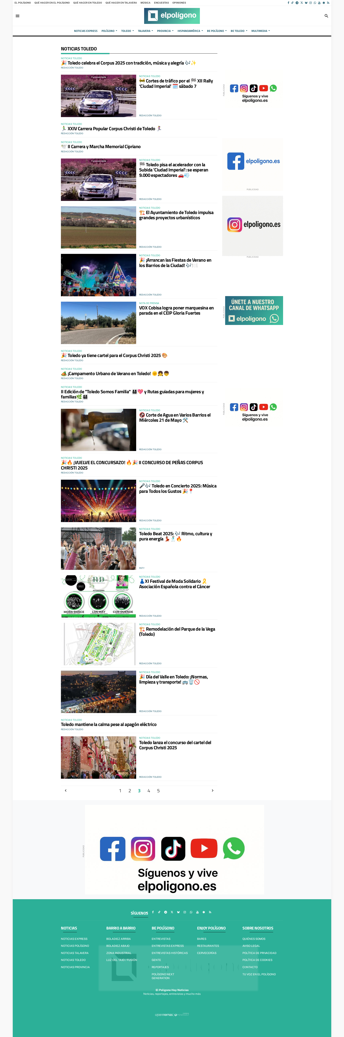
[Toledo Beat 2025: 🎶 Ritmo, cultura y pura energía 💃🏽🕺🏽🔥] (98, 548)
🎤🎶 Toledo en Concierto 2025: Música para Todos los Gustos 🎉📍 (177, 488)
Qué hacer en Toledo (87, 2)
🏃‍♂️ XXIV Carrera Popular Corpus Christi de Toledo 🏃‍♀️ (111, 128)
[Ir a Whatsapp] (315, 2)
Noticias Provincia (75, 967)
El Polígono (23, 2)
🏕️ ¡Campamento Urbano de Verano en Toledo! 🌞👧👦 (115, 373)
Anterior (65, 790)
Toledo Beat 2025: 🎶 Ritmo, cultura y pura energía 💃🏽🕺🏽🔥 (175, 536)
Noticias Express (74, 938)
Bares (201, 938)
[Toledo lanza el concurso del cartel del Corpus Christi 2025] (98, 757)
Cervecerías (206, 953)
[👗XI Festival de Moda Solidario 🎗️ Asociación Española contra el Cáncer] (98, 596)
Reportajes (160, 967)
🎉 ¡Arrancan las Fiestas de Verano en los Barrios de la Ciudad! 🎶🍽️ (175, 262)
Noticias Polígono (75, 945)
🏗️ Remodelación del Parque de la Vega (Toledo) (177, 631)
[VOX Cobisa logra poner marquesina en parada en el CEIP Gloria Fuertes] (98, 323)
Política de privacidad (259, 953)
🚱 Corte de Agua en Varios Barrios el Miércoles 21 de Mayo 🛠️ (174, 417)
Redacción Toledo (72, 68)
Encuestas (161, 2)
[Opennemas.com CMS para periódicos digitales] (172, 1014)
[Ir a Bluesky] (306, 2)
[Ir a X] (301, 2)
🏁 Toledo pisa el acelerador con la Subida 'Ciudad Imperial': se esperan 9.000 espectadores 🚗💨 (173, 170)
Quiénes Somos (253, 938)
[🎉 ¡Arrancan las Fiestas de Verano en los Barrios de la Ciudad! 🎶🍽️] (98, 275)
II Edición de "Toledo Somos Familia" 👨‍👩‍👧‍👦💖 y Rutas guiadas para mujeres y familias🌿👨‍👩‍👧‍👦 (132, 394)
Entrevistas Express (168, 945)
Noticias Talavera (75, 953)
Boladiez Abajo (117, 945)
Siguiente (212, 790)
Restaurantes (208, 945)
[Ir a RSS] (328, 2)
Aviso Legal (251, 945)
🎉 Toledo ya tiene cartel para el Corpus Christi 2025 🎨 (114, 355)
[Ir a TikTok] (292, 2)
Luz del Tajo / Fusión (121, 960)
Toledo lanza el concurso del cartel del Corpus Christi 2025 (175, 745)
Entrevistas (161, 938)
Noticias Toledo (73, 960)
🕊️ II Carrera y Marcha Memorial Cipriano (101, 146)
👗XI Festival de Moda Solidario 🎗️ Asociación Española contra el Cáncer (174, 583)
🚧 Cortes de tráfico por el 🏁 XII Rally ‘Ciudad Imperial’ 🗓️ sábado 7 (176, 83)
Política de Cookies (257, 960)
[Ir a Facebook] (288, 2)
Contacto (250, 967)
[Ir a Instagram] (310, 2)
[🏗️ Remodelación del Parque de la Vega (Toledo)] (98, 644)
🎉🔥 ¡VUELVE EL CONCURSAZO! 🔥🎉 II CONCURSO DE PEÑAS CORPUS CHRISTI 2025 (132, 465)
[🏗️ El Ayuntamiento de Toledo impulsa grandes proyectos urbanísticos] (98, 227)
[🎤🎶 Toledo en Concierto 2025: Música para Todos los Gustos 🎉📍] (98, 501)
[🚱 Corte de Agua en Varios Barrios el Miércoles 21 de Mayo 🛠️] (98, 430)
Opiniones (179, 2)
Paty (142, 568)
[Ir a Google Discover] (323, 2)
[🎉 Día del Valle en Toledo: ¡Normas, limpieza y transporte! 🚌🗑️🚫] (98, 692)
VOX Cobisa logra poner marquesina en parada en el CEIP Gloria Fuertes (176, 310)
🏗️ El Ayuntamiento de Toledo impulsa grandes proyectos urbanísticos (176, 215)
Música (145, 2)
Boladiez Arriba (118, 938)
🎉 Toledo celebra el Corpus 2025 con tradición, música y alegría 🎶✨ (128, 62)
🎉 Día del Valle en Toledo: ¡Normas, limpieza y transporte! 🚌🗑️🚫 (173, 679)
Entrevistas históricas (170, 953)
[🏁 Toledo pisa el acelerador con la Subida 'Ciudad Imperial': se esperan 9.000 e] (98, 179)
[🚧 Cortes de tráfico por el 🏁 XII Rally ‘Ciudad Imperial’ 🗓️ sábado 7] (98, 96)
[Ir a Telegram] (297, 2)
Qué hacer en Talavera (121, 2)
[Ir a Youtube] (319, 2)
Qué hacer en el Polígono (52, 2)
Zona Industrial (118, 953)
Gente (156, 960)
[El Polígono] (172, 16)
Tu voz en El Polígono (259, 974)
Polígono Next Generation (163, 976)
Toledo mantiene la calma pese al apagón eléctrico (109, 724)
